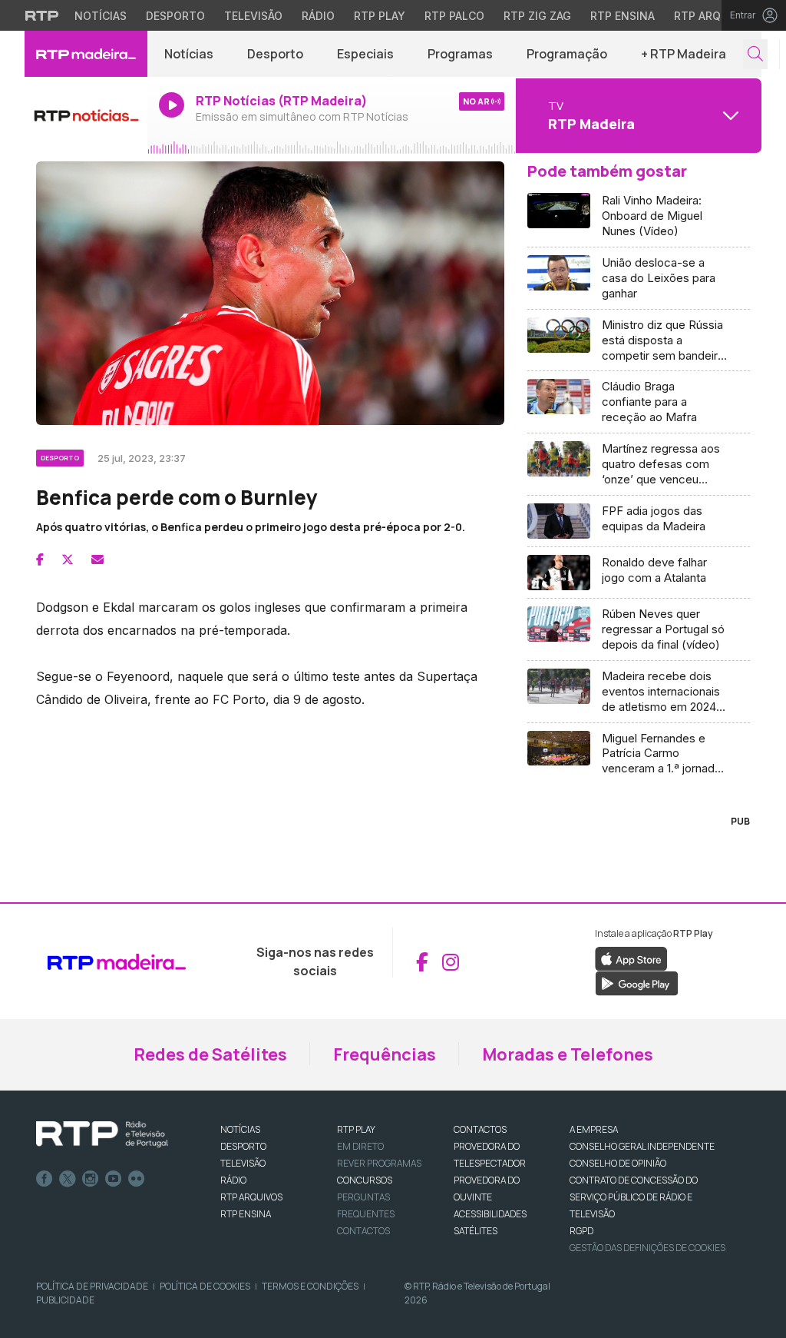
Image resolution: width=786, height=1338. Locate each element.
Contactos (363, 1230)
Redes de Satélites (210, 1054)
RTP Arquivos (714, 15)
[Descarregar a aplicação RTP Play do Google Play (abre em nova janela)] (637, 982)
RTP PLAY (356, 1129)
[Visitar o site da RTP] (42, 15)
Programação (567, 53)
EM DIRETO (360, 1146)
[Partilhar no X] (67, 559)
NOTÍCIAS (240, 1129)
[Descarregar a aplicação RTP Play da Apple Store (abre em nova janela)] (631, 958)
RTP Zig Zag (537, 15)
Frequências (384, 1054)
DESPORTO (243, 1146)
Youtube (113, 1178)
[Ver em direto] (86, 115)
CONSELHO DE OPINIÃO (618, 1163)
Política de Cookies (205, 1286)
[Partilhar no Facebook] (40, 559)
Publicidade (65, 1299)
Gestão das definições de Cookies (647, 1247)
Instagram (90, 1178)
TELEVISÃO (243, 1163)
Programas (460, 53)
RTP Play (379, 15)
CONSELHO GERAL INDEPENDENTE (642, 1146)
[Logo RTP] (102, 1134)
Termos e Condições (310, 1286)
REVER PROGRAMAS (379, 1163)
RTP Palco (454, 15)
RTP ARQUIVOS (251, 1197)
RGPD (581, 1230)
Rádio (318, 15)
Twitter (67, 1178)
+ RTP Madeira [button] (683, 53)
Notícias (100, 15)
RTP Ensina (622, 15)
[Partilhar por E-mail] (97, 559)
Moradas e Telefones (567, 1054)
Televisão (253, 15)
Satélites (475, 1230)
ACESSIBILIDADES (490, 1213)
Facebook (44, 1178)
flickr (136, 1178)
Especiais (365, 53)
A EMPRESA (594, 1129)
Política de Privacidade (92, 1286)
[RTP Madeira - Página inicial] (86, 54)
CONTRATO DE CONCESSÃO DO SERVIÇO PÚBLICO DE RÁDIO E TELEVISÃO (634, 1197)
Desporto (175, 15)
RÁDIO (233, 1180)
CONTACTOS (480, 1129)
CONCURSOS (364, 1180)
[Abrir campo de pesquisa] (755, 54)
